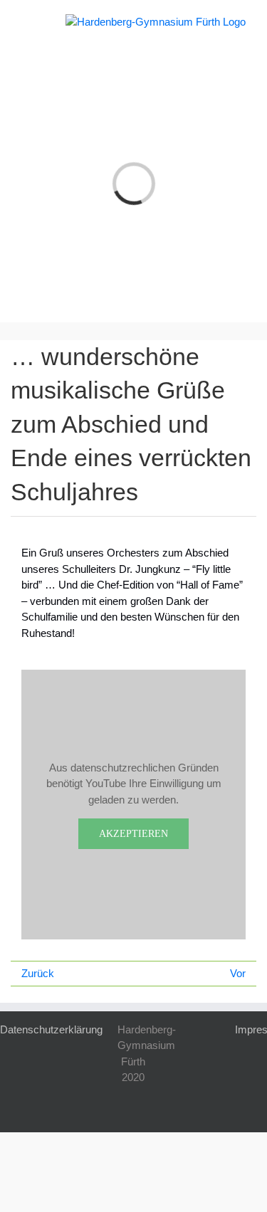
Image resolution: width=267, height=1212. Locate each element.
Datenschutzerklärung (51, 1029)
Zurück (37, 973)
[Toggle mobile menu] (27, 21)
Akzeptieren (133, 833)
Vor (238, 973)
